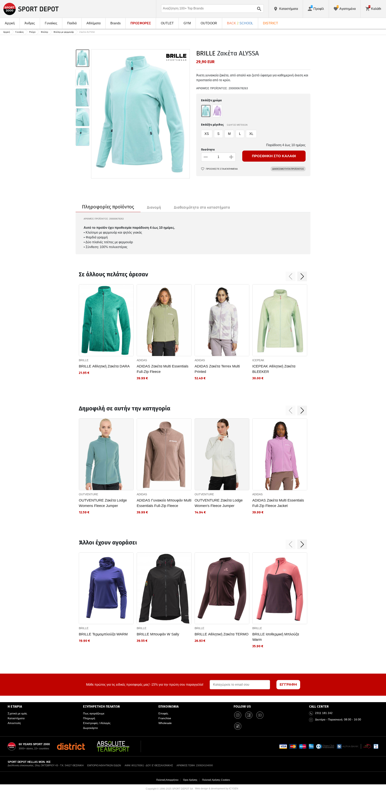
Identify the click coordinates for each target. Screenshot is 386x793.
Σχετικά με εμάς (17, 713)
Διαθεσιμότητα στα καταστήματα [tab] (202, 207)
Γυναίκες (51, 23)
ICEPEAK (258, 360)
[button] (290, 276)
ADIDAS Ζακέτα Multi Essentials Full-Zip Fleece (162, 369)
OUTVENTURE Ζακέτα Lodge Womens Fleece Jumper (103, 503)
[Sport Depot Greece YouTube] (260, 715)
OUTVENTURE (88, 494)
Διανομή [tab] (154, 207)
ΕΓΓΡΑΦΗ (288, 684)
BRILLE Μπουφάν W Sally (158, 634)
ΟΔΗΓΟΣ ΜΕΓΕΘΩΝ (237, 124)
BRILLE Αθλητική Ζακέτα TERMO (221, 634)
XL (251, 133)
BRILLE (206, 53)
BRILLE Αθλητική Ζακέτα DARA (104, 366)
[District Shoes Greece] (70, 746)
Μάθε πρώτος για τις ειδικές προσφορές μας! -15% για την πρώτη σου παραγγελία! (144, 684)
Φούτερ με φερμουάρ (63, 32)
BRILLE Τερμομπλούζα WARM (103, 634)
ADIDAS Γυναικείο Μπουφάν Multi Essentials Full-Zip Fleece (164, 503)
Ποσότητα (208, 149)
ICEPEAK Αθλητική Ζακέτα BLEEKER (273, 369)
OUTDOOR (209, 23)
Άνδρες (30, 23)
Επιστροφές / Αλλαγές (97, 723)
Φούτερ (44, 32)
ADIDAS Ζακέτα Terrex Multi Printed (217, 369)
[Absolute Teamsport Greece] (113, 746)
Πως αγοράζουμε (93, 713)
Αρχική (10, 23)
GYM (187, 23)
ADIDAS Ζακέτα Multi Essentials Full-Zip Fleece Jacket (278, 503)
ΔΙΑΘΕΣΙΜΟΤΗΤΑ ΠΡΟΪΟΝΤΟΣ (288, 169)
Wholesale (165, 723)
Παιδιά (72, 23)
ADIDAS (142, 360)
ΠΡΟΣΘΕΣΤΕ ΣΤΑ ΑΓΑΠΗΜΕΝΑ (222, 169)
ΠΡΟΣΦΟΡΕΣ (140, 23)
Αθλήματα (93, 23)
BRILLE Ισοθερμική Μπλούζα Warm (275, 637)
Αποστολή (14, 723)
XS (206, 133)
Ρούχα (32, 32)
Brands (115, 23)
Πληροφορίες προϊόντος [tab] (108, 207)
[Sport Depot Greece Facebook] (249, 715)
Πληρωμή (89, 718)
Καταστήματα (16, 718)
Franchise (164, 718)
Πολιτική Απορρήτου (167, 780)
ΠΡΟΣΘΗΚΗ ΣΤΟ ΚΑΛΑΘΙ (274, 156)
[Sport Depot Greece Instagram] (238, 715)
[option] (82, 58)
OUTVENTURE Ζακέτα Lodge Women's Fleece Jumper (219, 503)
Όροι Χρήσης (190, 780)
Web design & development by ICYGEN (216, 788)
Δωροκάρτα (90, 727)
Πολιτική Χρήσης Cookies (216, 780)
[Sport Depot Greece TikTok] (238, 726)
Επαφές (163, 713)
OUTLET (167, 23)
